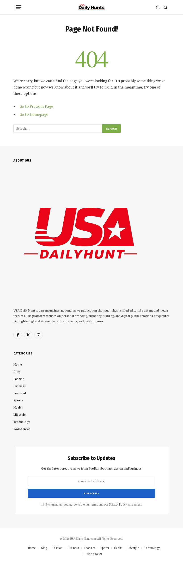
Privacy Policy (118, 504)
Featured (19, 393)
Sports (18, 400)
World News (22, 429)
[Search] (165, 7)
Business (19, 386)
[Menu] (18, 7)
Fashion (18, 379)
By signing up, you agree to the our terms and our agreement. (93, 504)
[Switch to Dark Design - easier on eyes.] (158, 7)
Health (18, 407)
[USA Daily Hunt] (91, 7)
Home (17, 364)
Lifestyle (19, 414)
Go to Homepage (33, 114)
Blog (16, 371)
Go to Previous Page (36, 106)
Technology (21, 422)
